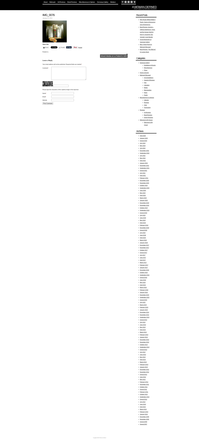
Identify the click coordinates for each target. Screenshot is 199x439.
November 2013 (144, 342)
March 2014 (143, 332)
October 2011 (143, 387)
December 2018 (144, 228)
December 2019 (144, 203)
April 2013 (143, 359)
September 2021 (144, 168)
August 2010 (143, 399)
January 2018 (144, 242)
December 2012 (144, 369)
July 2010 (142, 402)
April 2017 (143, 260)
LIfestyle (146, 100)
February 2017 (144, 265)
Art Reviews (61, 2)
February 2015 (144, 307)
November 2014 (144, 315)
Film (145, 82)
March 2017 (143, 262)
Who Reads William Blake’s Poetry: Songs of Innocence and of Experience (147, 22)
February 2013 (144, 364)
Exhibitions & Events (150, 65)
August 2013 (143, 349)
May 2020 (143, 193)
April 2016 (143, 285)
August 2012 (143, 374)
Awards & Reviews (149, 80)
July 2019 (142, 215)
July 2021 (142, 173)
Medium (113, 2)
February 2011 (144, 392)
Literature (146, 85)
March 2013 (143, 362)
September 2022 (144, 153)
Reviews (146, 102)
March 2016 (143, 287)
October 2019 (144, 208)
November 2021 (144, 165)
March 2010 (143, 409)
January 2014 (144, 337)
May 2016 (143, 282)
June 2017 (143, 257)
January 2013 (144, 367)
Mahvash (52, 2)
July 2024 (142, 143)
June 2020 (143, 190)
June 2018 (143, 235)
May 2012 (143, 379)
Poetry (146, 95)
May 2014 (143, 327)
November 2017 (144, 247)
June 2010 (143, 404)
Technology (147, 107)
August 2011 (143, 389)
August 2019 (143, 213)
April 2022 (143, 160)
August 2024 (143, 140)
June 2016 (143, 280)
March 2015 (143, 305)
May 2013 (143, 357)
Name (44, 93)
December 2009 (144, 417)
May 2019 (143, 220)
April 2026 (143, 135)
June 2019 (143, 218)
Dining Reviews (148, 117)
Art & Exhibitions (148, 77)
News (145, 92)
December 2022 (144, 150)
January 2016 (144, 292)
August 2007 (143, 424)
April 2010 (143, 407)
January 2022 (144, 163)
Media (146, 87)
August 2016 (143, 277)
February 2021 (144, 178)
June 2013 (143, 354)
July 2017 (142, 255)
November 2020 (144, 183)
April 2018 (143, 237)
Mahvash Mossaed (145, 75)
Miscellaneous (148, 68)
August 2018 (143, 230)
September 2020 (144, 188)
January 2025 (144, 138)
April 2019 (143, 223)
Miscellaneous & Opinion (87, 2)
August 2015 (143, 300)
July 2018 (142, 232)
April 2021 (143, 175)
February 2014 (144, 334)
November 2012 (144, 372)
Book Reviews (72, 2)
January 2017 (144, 267)
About (45, 2)
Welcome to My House (146, 120)
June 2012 (143, 377)
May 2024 (143, 145)
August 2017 (143, 252)
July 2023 (142, 148)
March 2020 (143, 198)
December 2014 (144, 312)
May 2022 (143, 158)
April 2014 (143, 329)
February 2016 (144, 290)
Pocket (80, 47)
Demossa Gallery (102, 2)
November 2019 (144, 205)
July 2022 (142, 155)
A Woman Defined (144, 7)
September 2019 (144, 210)
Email (44, 97)
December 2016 (144, 270)
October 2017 (144, 250)
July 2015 (142, 302)
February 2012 (144, 382)
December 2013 (144, 339)
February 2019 (144, 225)
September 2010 (144, 397)
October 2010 (144, 394)
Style (145, 105)
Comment (45, 68)
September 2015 (144, 297)
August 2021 (143, 170)
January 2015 (144, 310)
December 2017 (144, 245)
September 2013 (144, 347)
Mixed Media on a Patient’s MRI (114, 56)
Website (44, 100)
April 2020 (143, 195)
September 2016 (144, 275)
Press (145, 70)
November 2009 (144, 419)
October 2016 (144, 272)
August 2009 (143, 422)
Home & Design (144, 72)
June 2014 (143, 325)
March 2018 (143, 240)
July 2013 (142, 352)
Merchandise (147, 90)
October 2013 (144, 344)
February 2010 (144, 412)
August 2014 (143, 320)
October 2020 (144, 185)
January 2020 (144, 200)
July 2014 (142, 322)
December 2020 (144, 180)
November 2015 (144, 295)
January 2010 (144, 414)
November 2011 (144, 384)
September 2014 (144, 317)
